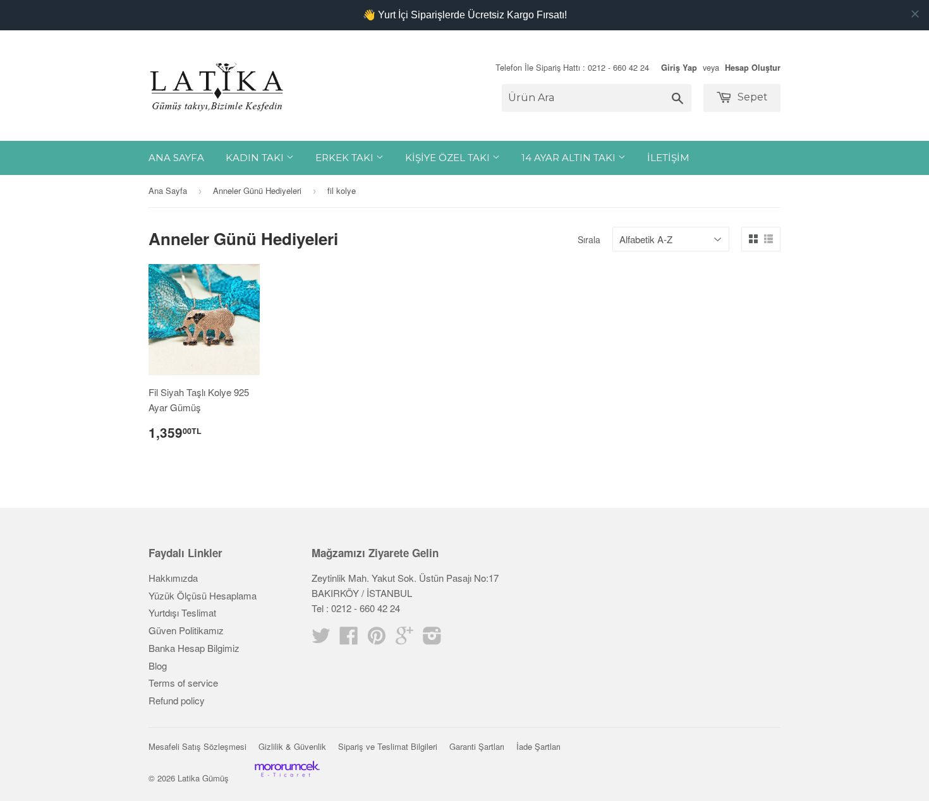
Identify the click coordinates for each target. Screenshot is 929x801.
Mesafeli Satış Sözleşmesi (197, 746)
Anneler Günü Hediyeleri (257, 190)
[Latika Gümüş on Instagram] (432, 639)
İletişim (668, 158)
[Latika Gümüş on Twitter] (321, 639)
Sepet (751, 97)
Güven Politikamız (186, 630)
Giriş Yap (679, 67)
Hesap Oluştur (752, 67)
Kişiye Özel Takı (448, 158)
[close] (915, 14)
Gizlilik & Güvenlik (292, 746)
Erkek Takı (345, 158)
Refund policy (177, 700)
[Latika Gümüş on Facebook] (348, 639)
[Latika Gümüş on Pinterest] (376, 639)
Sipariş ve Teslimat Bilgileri (387, 746)
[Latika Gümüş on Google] (404, 639)
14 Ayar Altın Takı (569, 158)
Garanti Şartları (476, 746)
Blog (158, 665)
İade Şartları (538, 746)
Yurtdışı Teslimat (182, 612)
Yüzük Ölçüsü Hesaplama (203, 595)
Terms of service (183, 682)
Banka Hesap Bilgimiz (194, 647)
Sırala (589, 239)
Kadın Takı (256, 158)
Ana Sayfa (176, 158)
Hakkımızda (173, 577)
